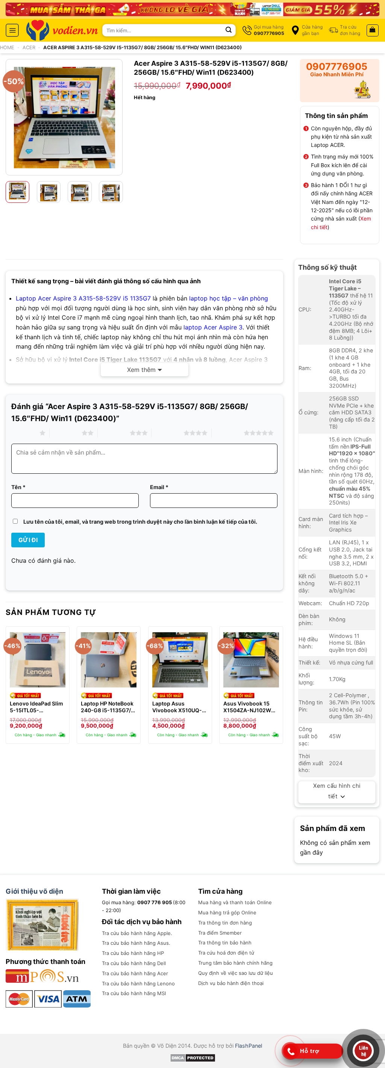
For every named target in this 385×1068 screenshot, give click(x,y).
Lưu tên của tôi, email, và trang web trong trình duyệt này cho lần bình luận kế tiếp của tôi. (140, 521)
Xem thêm (141, 369)
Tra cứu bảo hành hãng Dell (134, 963)
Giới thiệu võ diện (34, 891)
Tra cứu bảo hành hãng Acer (135, 973)
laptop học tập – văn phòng (228, 298)
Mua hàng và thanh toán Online (235, 902)
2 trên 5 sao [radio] (66, 433)
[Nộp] (228, 30)
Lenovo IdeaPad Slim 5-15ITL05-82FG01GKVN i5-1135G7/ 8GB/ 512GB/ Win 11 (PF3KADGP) (37, 707)
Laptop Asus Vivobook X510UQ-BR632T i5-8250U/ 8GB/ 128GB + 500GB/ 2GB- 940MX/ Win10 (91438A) (177, 707)
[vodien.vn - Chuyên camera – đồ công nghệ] (62, 30)
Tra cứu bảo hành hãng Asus (135, 943)
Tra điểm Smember (220, 933)
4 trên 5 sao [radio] (167, 433)
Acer (29, 47)
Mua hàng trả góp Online (227, 912)
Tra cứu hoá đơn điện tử (226, 953)
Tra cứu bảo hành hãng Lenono (138, 983)
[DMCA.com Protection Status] (192, 1057)
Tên (18, 487)
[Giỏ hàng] (373, 30)
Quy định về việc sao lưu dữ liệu (235, 973)
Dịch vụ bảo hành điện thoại (231, 983)
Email (159, 487)
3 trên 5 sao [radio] (114, 433)
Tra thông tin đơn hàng (225, 923)
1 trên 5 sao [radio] (23, 433)
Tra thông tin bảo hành (225, 943)
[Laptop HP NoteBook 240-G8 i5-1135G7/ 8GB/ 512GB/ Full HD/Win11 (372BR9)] (108, 660)
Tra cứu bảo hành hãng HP (133, 953)
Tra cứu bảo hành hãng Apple (136, 933)
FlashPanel (248, 1045)
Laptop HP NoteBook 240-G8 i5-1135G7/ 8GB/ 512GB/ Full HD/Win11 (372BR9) (107, 707)
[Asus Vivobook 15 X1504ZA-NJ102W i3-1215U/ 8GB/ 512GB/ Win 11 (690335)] (251, 660)
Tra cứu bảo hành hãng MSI (134, 993)
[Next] (116, 117)
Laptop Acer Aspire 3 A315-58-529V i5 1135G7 (83, 298)
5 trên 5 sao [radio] (228, 433)
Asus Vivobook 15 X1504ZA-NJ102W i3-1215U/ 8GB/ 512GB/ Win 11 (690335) (247, 707)
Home (7, 47)
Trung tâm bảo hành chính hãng (235, 963)
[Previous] (12, 117)
